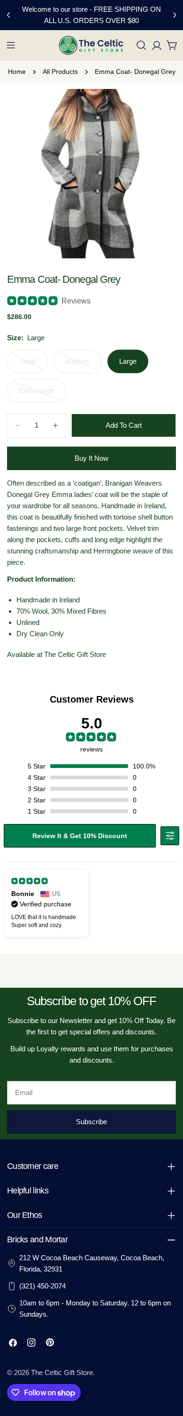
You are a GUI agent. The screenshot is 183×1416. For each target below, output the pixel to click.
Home (17, 71)
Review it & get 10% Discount (79, 836)
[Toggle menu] (10, 45)
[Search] (141, 45)
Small (33, 365)
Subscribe (91, 1122)
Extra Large (42, 394)
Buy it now (91, 458)
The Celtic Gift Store (62, 1372)
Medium (83, 365)
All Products (60, 71)
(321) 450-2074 (42, 1286)
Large (128, 361)
